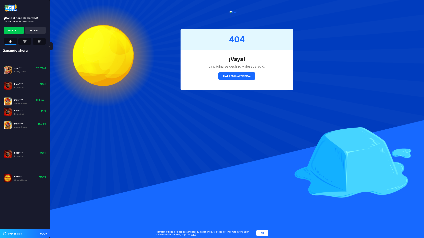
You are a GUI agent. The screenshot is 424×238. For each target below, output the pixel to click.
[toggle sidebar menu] (50, 46)
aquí (193, 234)
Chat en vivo (27, 233)
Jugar (17, 69)
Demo (27, 85)
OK (262, 233)
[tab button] (10, 41)
